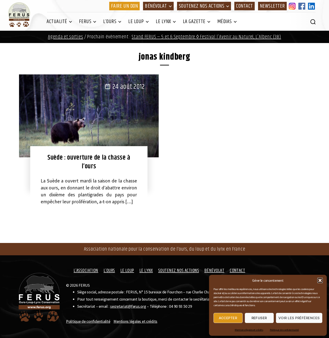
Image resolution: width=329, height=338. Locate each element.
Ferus (85, 21)
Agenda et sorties (65, 37)
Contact (244, 6)
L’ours (109, 21)
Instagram (293, 6)
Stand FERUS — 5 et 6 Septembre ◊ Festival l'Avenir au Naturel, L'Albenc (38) (206, 37)
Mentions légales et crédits (249, 330)
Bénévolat (156, 6)
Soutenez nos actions (201, 6)
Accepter (228, 318)
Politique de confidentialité (284, 330)
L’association (86, 270)
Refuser (259, 318)
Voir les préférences (299, 318)
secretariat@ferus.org (128, 306)
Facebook (302, 6)
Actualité (57, 21)
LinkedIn (312, 6)
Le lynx (163, 21)
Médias (224, 21)
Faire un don (124, 6)
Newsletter (272, 6)
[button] (320, 280)
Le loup (136, 21)
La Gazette (194, 21)
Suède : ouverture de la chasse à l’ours (88, 161)
